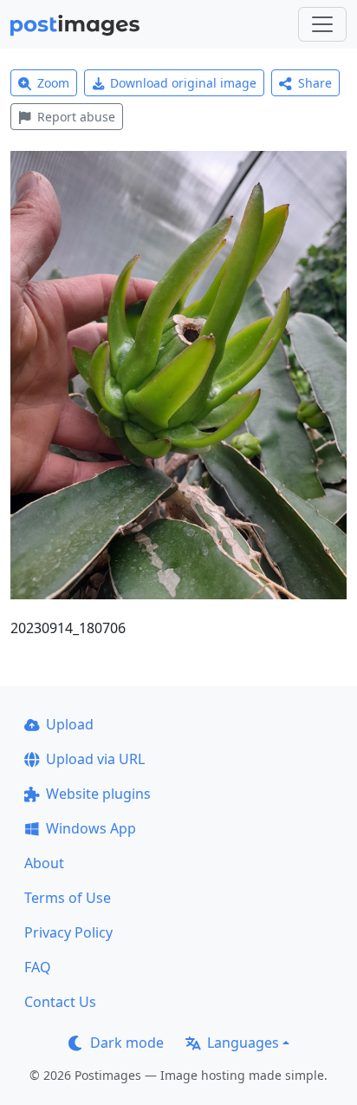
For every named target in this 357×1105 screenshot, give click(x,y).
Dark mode (127, 1042)
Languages (243, 1042)
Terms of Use (67, 897)
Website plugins (98, 793)
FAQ (37, 967)
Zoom (53, 83)
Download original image (183, 83)
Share (315, 83)
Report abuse (76, 116)
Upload (70, 724)
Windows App (91, 828)
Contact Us (60, 1001)
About (44, 863)
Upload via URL (95, 758)
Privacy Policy (68, 932)
